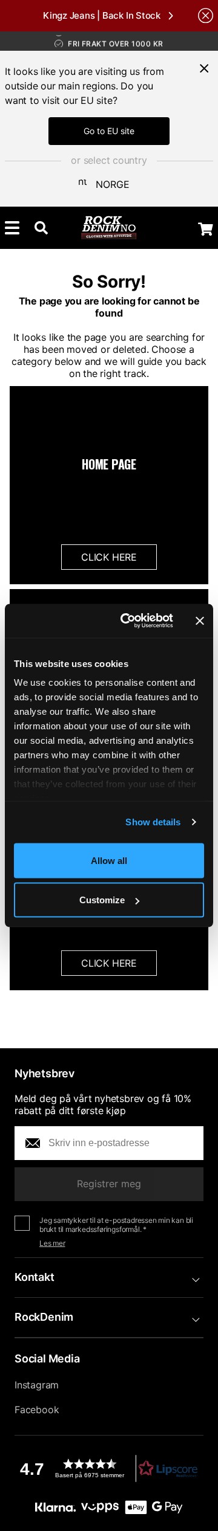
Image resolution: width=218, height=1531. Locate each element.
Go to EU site (109, 131)
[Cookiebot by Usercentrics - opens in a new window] (127, 621)
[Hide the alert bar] (205, 15)
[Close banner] (200, 620)
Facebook (37, 1410)
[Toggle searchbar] (41, 227)
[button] (109, 1468)
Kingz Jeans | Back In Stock (101, 15)
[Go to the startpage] (109, 228)
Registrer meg (109, 1184)
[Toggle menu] (12, 228)
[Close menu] (204, 68)
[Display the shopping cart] (205, 229)
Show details (152, 822)
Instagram (37, 1385)
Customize (102, 900)
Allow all (109, 860)
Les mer (52, 1243)
